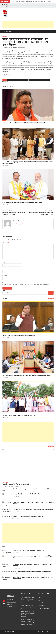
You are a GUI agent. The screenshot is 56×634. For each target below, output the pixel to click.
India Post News (14, 631)
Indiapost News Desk (15, 486)
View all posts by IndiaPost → (20, 224)
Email (4, 269)
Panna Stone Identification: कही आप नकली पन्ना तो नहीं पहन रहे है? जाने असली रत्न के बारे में (31, 571)
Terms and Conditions (43, 608)
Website (4, 275)
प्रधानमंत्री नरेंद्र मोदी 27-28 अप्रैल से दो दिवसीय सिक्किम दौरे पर (26, 494)
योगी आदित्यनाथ (5, 81)
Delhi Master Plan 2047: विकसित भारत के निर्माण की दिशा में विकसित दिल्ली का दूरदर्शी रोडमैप (23, 123)
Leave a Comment (21, 47)
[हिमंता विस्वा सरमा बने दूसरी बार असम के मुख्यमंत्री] (28, 450)
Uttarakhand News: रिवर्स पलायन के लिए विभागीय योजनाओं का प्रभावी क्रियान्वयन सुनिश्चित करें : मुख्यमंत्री (26, 375)
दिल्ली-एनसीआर (4, 36)
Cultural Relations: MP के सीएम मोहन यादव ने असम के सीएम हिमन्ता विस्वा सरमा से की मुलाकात (33, 509)
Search (4, 290)
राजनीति (7, 482)
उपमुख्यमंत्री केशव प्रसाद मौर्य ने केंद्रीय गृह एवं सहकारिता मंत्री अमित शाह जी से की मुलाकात (22, 202)
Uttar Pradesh (41, 79)
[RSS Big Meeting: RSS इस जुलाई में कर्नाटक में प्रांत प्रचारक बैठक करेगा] (7, 550)
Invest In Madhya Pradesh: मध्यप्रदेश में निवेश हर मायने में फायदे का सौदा (27, 516)
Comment (5, 242)
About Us (40, 600)
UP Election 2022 (33, 79)
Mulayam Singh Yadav (23, 79)
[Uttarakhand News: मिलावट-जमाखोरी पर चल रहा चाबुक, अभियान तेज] (28, 317)
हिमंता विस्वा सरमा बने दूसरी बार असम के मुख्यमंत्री (15, 484)
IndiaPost (15, 47)
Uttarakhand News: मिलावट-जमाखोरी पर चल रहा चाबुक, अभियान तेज (18, 335)
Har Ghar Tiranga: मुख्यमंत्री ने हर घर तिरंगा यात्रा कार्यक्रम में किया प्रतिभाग (19, 415)
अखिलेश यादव (47, 79)
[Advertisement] (29, 24)
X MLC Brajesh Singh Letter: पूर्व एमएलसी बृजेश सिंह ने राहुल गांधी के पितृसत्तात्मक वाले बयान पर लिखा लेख (31, 1)
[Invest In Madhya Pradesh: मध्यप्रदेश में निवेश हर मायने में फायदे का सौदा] (6, 516)
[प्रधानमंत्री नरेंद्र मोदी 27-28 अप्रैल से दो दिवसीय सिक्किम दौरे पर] (7, 494)
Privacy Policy (41, 605)
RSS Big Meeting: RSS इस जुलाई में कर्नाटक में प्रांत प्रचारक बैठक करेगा (28, 550)
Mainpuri (14, 79)
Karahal (9, 79)
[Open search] (52, 31)
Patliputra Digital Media (47, 631)
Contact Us (41, 602)
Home (39, 597)
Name (4, 262)
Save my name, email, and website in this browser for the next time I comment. (25, 284)
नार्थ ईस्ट (3, 482)
